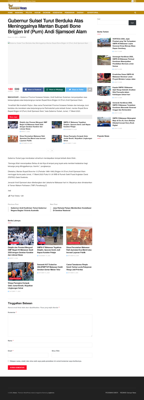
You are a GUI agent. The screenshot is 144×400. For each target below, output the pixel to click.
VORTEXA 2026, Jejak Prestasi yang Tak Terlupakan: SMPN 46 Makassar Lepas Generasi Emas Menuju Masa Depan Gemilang (124, 43)
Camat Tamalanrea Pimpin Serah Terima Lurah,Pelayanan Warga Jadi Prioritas (79, 267)
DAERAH (80, 12)
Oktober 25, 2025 (26, 143)
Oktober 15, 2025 (44, 273)
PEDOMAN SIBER (13, 1)
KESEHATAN (57, 12)
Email (11, 351)
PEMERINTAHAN (73, 243)
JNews (15, 393)
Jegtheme (51, 393)
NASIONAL (19, 12)
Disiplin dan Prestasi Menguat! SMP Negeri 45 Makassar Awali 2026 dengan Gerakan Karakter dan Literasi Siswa (33, 125)
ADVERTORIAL (93, 12)
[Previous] (48, 150)
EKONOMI (46, 12)
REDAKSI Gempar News (28, 1)
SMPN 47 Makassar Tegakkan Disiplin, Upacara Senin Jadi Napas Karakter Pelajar (77, 124)
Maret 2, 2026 (25, 131)
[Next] (52, 150)
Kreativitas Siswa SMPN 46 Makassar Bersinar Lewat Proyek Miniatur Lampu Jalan (123, 76)
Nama (11, 340)
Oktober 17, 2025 (70, 143)
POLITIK (29, 12)
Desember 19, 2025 (71, 129)
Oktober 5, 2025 (72, 273)
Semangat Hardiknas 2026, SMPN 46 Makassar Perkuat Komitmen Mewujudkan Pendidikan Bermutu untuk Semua (123, 61)
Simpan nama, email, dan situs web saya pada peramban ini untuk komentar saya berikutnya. (46, 361)
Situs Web (56, 351)
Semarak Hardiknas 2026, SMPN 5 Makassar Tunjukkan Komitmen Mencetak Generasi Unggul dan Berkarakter (124, 106)
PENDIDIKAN (69, 12)
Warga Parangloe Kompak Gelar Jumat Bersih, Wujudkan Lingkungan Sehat (78, 138)
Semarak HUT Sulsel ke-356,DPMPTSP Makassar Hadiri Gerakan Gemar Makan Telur (50, 267)
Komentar (12, 312)
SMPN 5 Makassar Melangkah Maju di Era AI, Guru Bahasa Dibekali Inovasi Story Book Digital (124, 121)
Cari (98, 19)
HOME (10, 12)
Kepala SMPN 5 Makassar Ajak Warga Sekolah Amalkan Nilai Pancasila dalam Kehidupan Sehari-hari (124, 91)
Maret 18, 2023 (13, 37)
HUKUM (37, 12)
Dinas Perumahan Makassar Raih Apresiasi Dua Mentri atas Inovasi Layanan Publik (32, 138)
